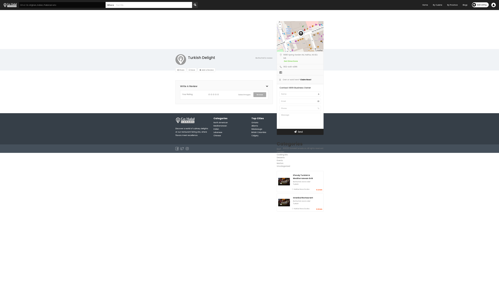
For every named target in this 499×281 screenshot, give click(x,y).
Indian (216, 129)
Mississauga (256, 129)
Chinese (217, 135)
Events (280, 160)
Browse (260, 94)
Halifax (297, 189)
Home (425, 5)
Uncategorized (283, 166)
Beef (279, 149)
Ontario (254, 122)
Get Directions (291, 61)
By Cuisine (437, 5)
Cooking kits (282, 154)
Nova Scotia (304, 189)
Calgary (254, 135)
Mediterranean (220, 125)
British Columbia (258, 132)
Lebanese (218, 132)
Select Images (244, 94)
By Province (452, 5)
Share (181, 70)
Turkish (296, 184)
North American (221, 122)
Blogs (465, 5)
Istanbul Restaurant (303, 197)
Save (192, 70)
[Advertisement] (249, 29)
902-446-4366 (290, 66)
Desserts (281, 157)
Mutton (280, 163)
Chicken (280, 152)
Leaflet (320, 50)
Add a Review (207, 70)
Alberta (254, 125)
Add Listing (482, 5)
